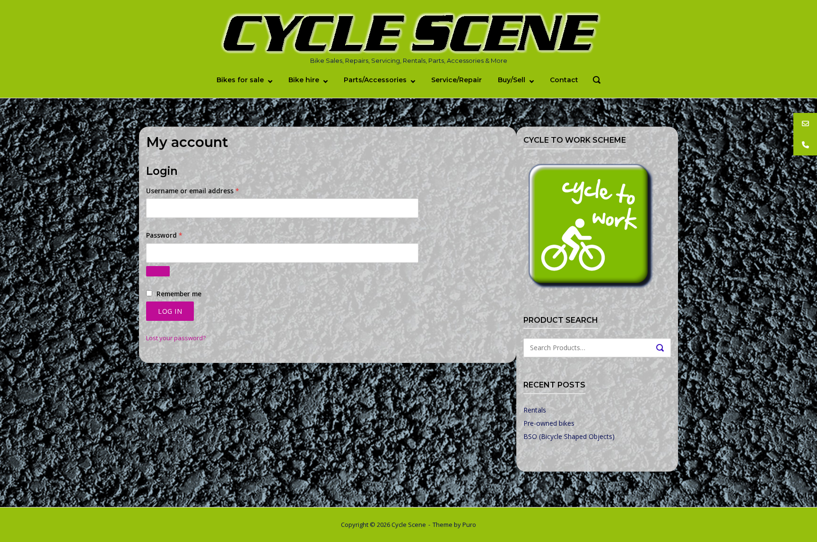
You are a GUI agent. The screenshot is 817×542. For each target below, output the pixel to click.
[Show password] (158, 271)
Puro (469, 524)
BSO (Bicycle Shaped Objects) (569, 436)
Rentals (534, 409)
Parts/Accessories (375, 80)
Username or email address (207, 190)
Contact (564, 80)
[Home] (408, 33)
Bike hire (303, 80)
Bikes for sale (240, 80)
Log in (170, 311)
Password (178, 235)
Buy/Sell (511, 80)
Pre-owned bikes (548, 423)
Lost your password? (176, 338)
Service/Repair (456, 80)
